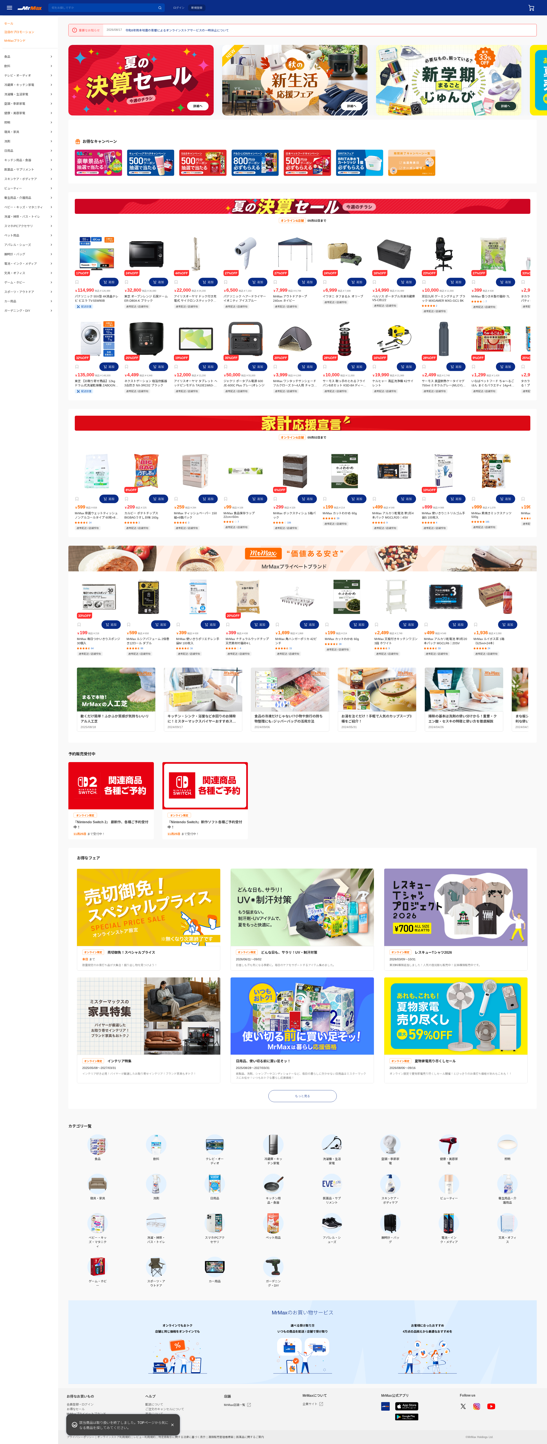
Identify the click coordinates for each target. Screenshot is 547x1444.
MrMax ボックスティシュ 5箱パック (294, 515)
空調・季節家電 (14, 103)
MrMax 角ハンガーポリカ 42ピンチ (296, 641)
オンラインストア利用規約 (114, 1437)
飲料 (7, 66)
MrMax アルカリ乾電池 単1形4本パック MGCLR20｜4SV (393, 515)
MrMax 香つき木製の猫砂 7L (490, 296)
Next (542, 80)
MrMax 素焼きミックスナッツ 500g (491, 515)
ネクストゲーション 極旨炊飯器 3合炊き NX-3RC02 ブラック (145, 383)
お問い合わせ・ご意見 (160, 1423)
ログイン (178, 7)
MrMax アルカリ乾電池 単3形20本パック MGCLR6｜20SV (445, 641)
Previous (73, 80)
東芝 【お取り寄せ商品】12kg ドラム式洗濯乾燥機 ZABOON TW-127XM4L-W (95, 383)
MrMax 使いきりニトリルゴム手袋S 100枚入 (443, 515)
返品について (154, 1413)
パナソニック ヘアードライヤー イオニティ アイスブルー (245, 298)
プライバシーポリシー (80, 1437)
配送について (154, 1404)
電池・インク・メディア (20, 263)
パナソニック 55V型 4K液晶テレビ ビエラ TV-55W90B (96, 298)
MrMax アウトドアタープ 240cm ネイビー (290, 298)
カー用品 (10, 301)
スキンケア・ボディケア (20, 179)
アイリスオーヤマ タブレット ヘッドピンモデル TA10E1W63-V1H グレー (195, 383)
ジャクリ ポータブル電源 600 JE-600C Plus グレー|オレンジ (244, 383)
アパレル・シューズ (17, 245)
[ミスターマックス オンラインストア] (30, 8)
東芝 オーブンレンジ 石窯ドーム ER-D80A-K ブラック (146, 298)
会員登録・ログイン (80, 1404)
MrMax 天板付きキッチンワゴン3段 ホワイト (396, 641)
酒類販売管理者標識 (220, 1437)
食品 (7, 56)
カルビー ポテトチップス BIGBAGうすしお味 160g (141, 515)
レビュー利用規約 (144, 1437)
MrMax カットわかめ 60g (340, 513)
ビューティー (13, 188)
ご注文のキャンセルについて (164, 1409)
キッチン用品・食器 (17, 160)
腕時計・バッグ (14, 254)
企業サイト (310, 1404)
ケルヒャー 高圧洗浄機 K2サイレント (392, 383)
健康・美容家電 (14, 113)
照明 (7, 122)
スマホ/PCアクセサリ (18, 226)
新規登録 (196, 7)
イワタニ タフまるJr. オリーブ (343, 296)
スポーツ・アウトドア (19, 292)
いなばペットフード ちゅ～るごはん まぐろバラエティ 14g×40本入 (492, 383)
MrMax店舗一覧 (234, 1405)
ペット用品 (11, 235)
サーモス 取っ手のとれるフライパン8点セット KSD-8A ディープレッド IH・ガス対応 (344, 383)
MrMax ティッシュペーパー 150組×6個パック (195, 515)
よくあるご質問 (155, 1418)
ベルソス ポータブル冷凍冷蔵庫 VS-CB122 (393, 298)
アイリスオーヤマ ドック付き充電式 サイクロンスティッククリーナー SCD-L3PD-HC (195, 299)
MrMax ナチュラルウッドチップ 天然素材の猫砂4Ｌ (247, 641)
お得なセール (76, 1409)
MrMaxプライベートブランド (86, 1413)
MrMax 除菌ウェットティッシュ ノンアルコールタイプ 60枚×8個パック (96, 515)
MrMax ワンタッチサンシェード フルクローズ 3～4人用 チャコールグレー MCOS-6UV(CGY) (295, 383)
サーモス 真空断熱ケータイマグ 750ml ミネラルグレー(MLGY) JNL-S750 (443, 383)
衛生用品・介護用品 (17, 198)
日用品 (8, 150)
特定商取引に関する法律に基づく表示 (182, 1437)
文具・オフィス (14, 273)
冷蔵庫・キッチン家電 (19, 85)
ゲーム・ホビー (14, 282)
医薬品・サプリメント (19, 169)
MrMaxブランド (15, 40)
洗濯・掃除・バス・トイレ (22, 216)
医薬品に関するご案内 (250, 1437)
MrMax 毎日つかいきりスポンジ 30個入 (98, 641)
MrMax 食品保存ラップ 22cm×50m (239, 515)
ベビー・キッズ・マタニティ (23, 207)
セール (8, 23)
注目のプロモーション (19, 32)
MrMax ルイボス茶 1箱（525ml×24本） (488, 641)
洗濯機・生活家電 (16, 94)
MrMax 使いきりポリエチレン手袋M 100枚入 (197, 641)
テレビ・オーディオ (17, 75)
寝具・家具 (11, 132)
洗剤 (7, 141)
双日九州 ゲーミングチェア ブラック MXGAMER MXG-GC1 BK (443, 298)
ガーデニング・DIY (17, 310)
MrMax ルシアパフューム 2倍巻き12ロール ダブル (147, 641)
